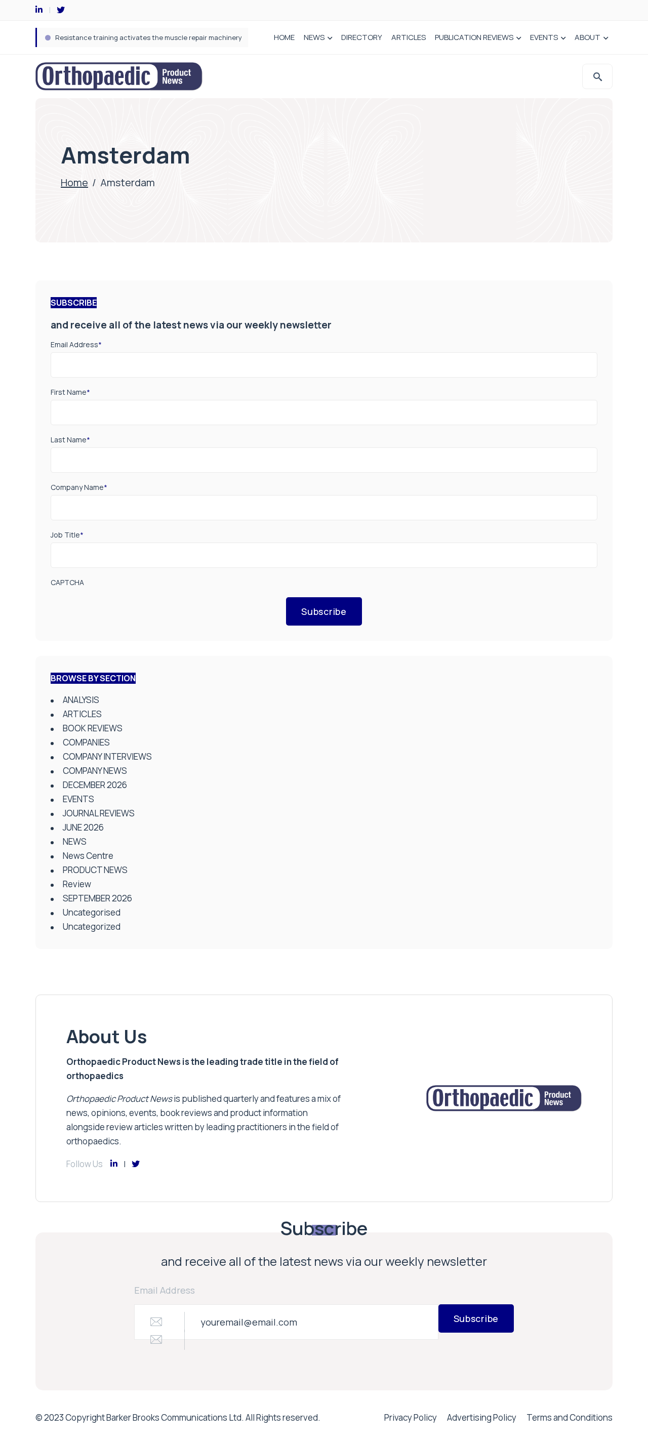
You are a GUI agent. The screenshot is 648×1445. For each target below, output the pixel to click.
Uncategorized (91, 926)
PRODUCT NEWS (95, 870)
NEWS (314, 37)
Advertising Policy (481, 1417)
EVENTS (544, 37)
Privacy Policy (410, 1417)
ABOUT (587, 37)
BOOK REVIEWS (93, 728)
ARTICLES (408, 37)
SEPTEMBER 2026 (97, 898)
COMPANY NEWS (95, 770)
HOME (284, 37)
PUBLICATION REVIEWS (474, 37)
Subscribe (323, 611)
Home (74, 182)
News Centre (88, 855)
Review (77, 884)
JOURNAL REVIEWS (99, 813)
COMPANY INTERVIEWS (107, 756)
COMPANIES (86, 742)
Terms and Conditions (569, 1417)
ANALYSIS (81, 700)
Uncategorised (91, 912)
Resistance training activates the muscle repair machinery (148, 37)
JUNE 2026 (83, 827)
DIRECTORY (361, 37)
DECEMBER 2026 (95, 785)
